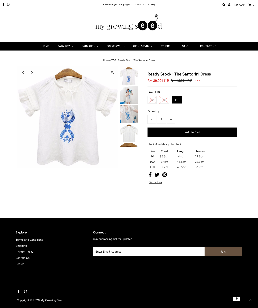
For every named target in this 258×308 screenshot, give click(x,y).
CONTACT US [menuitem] (208, 46)
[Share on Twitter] (157, 176)
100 (164, 100)
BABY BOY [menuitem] (63, 46)
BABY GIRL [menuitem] (88, 46)
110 (177, 100)
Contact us (155, 182)
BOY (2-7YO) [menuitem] (114, 46)
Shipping (21, 246)
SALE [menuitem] (185, 46)
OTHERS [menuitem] (165, 46)
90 (152, 100)
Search (20, 264)
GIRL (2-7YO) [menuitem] (141, 46)
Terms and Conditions (29, 240)
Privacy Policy (24, 252)
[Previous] (23, 72)
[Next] (32, 72)
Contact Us (22, 258)
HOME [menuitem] (45, 46)
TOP (113, 60)
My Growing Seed (51, 300)
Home (106, 60)
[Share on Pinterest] (164, 176)
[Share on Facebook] (150, 176)
